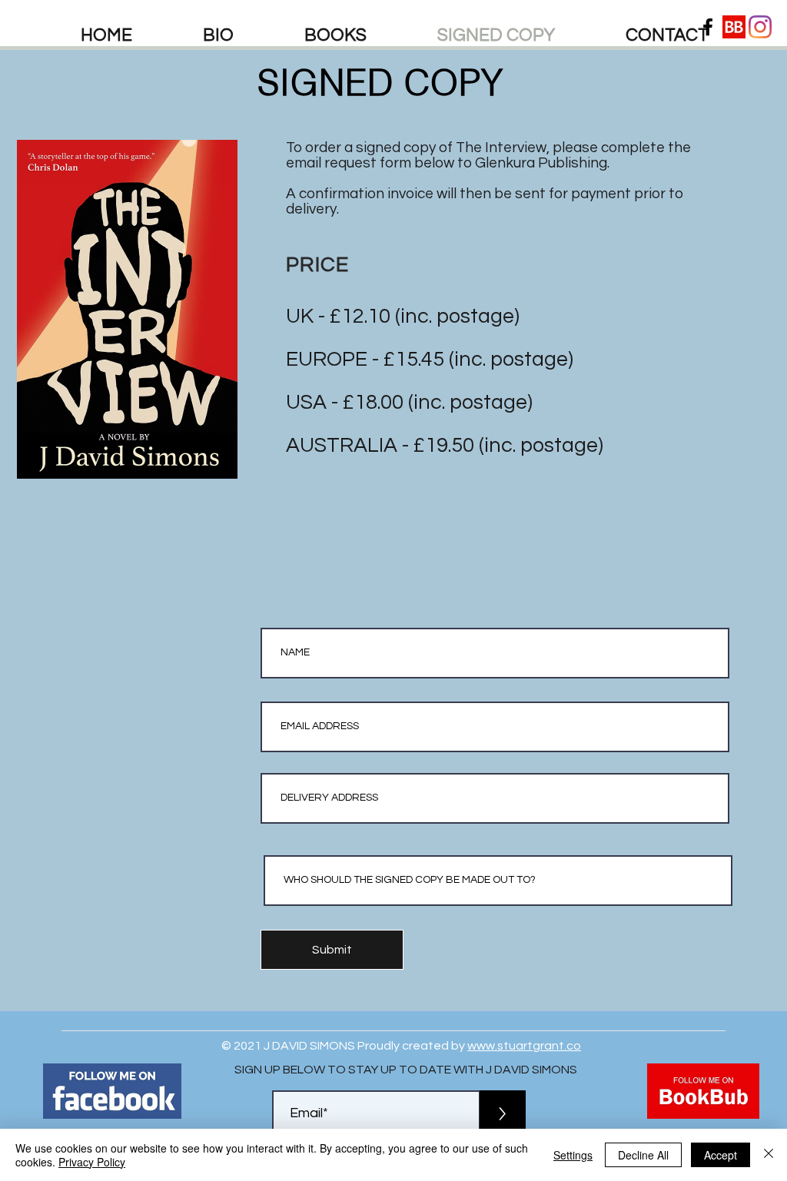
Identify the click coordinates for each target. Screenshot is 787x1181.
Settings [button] (573, 1155)
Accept (720, 1155)
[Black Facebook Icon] (707, 26)
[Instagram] (760, 26)
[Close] (768, 1155)
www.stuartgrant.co (524, 1046)
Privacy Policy (91, 1161)
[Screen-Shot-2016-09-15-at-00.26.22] (733, 26)
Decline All (643, 1155)
